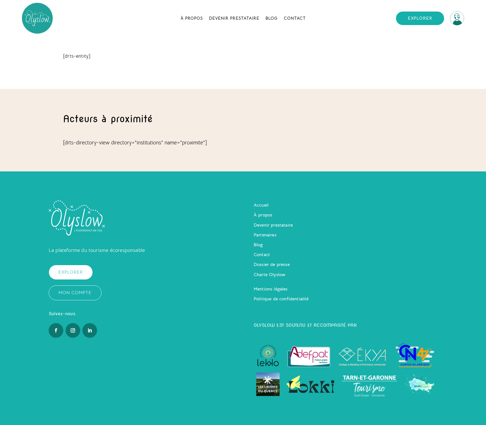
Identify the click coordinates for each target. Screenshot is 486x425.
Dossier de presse (272, 264)
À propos (192, 18)
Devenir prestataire (234, 18)
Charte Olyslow (269, 275)
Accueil (261, 205)
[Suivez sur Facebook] (56, 330)
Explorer (420, 18)
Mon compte (75, 293)
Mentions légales (271, 289)
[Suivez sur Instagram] (73, 330)
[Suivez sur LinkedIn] (89, 330)
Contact (295, 18)
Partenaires (265, 235)
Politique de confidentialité (281, 299)
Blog (272, 18)
